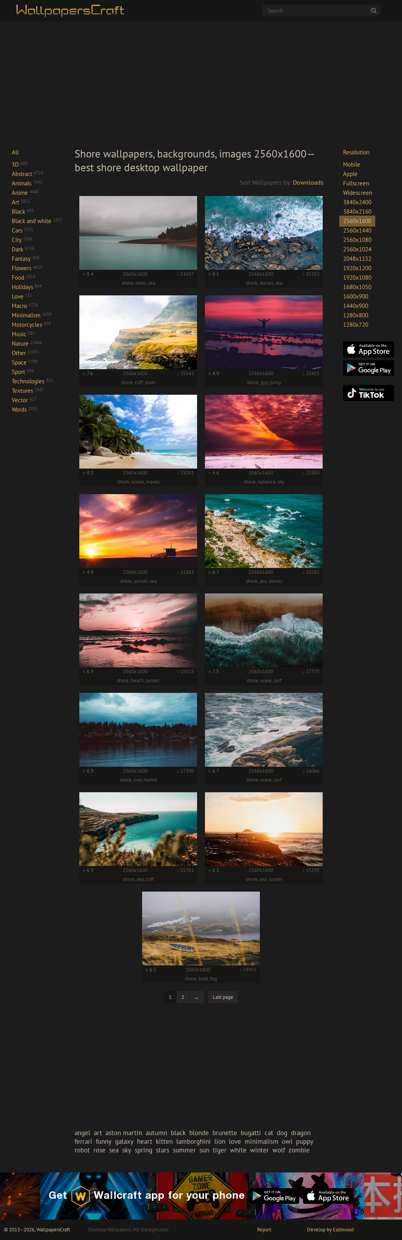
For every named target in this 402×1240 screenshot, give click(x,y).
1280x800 (355, 315)
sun (204, 1150)
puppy (304, 1141)
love (235, 1141)
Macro (25, 306)
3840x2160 (357, 211)
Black (23, 211)
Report (264, 1229)
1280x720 (355, 324)
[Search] (373, 10)
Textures (28, 390)
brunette (224, 1132)
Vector (24, 400)
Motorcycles (31, 324)
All (15, 152)
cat (269, 1132)
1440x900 (355, 306)
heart (144, 1141)
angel (82, 1132)
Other (25, 353)
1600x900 (355, 296)
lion (219, 1141)
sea (114, 1150)
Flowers (27, 268)
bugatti (251, 1132)
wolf (278, 1150)
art (98, 1132)
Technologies (32, 381)
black (178, 1132)
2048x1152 (357, 258)
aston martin (124, 1132)
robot (82, 1150)
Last (223, 997)
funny (103, 1141)
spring (143, 1150)
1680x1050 (357, 287)
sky (126, 1150)
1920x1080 (357, 277)
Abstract (27, 174)
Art (21, 202)
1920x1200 (357, 268)
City (22, 240)
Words (25, 409)
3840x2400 (357, 202)
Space (25, 362)
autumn (156, 1132)
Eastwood (343, 1229)
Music (23, 334)
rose (99, 1150)
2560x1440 (357, 230)
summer (184, 1150)
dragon (301, 1132)
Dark (23, 249)
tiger (220, 1150)
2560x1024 (357, 249)
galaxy (124, 1141)
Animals (27, 183)
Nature (27, 343)
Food (23, 277)
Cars (22, 230)
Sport (23, 371)
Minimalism (31, 315)
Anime (25, 192)
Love (22, 296)
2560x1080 (357, 240)
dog (282, 1132)
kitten (164, 1141)
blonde (199, 1132)
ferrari (83, 1141)
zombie (299, 1150)
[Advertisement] (201, 84)
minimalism (261, 1141)
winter (259, 1150)
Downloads (308, 182)
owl (287, 1141)
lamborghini (193, 1141)
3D (19, 164)
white (238, 1150)
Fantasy (25, 258)
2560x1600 (357, 221)
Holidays (27, 287)
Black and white (37, 221)
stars (162, 1150)
